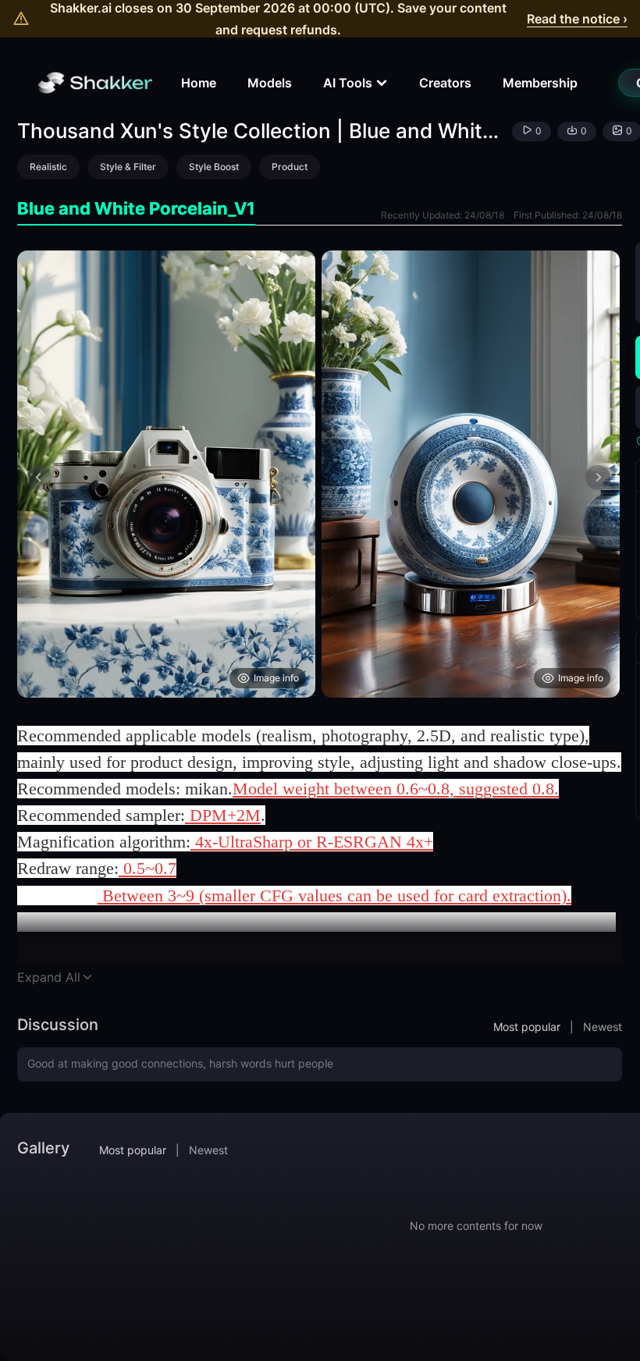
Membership (540, 83)
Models (269, 83)
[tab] (136, 208)
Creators (445, 83)
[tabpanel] (319, 474)
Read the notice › (577, 19)
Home (198, 83)
